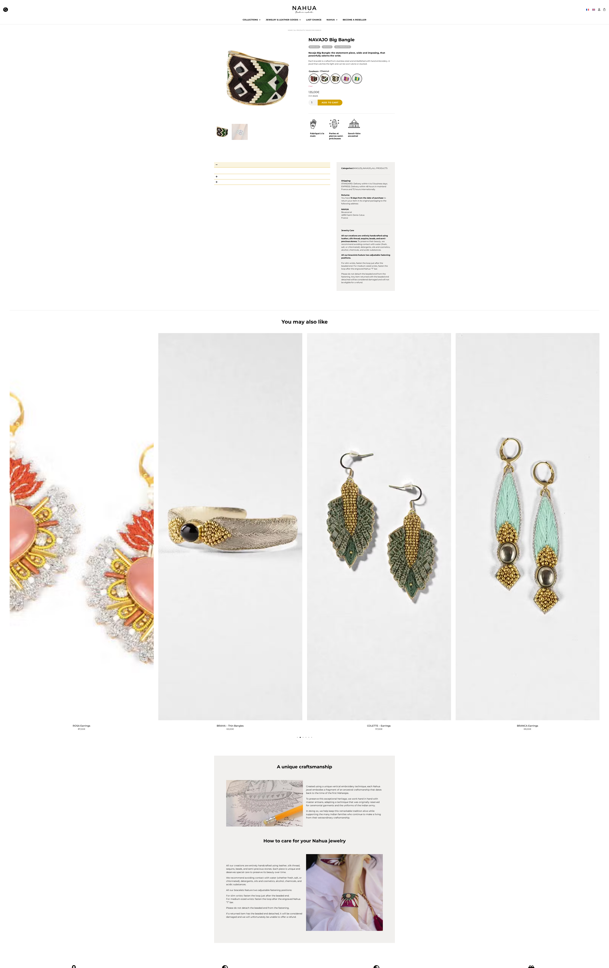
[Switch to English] (594, 10)
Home (290, 30)
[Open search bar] (5, 9)
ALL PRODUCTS (299, 30)
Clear (310, 86)
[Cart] (604, 9)
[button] (297, 737)
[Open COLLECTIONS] (260, 19)
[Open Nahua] (337, 19)
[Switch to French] (588, 10)
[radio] (314, 78)
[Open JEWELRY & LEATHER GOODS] (300, 19)
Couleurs (313, 71)
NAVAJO (327, 47)
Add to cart (330, 102)
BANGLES (314, 47)
